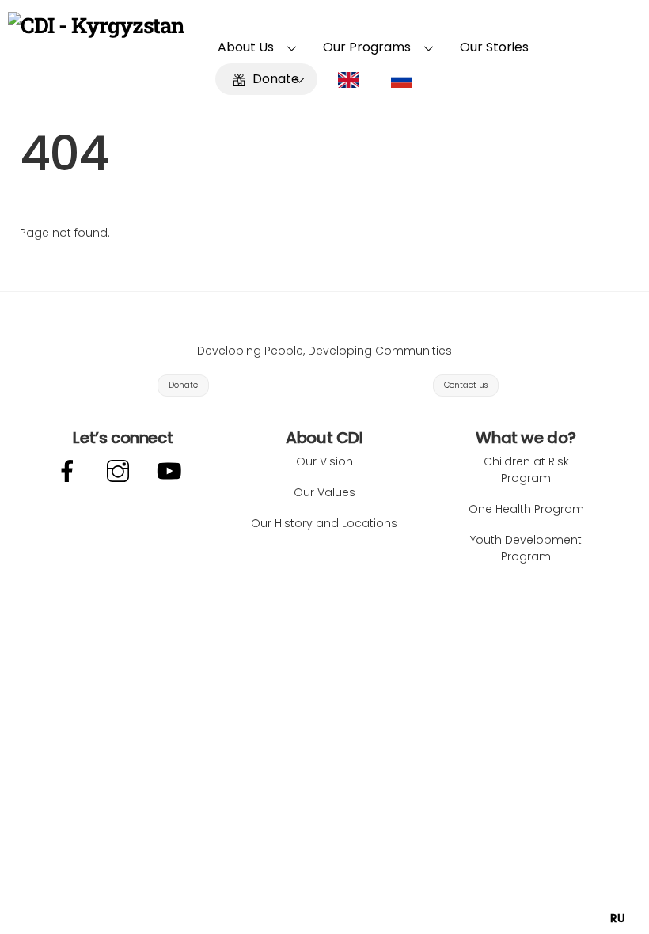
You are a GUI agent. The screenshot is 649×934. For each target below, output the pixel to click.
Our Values (324, 492)
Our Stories (494, 47)
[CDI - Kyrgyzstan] (96, 24)
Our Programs (367, 47)
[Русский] (406, 79)
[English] (353, 79)
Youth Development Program (526, 548)
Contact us (466, 385)
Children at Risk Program (526, 470)
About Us (246, 47)
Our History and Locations (324, 523)
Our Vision (324, 461)
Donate (274, 79)
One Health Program (526, 509)
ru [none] (617, 918)
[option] (617, 918)
